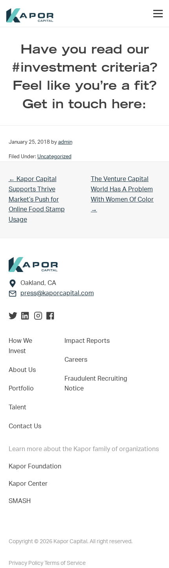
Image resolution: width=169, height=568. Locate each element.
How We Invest (20, 346)
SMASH (20, 501)
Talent (17, 407)
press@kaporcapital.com (57, 293)
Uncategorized (54, 156)
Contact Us (25, 426)
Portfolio (21, 388)
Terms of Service (65, 563)
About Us (22, 370)
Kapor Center (30, 484)
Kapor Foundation (36, 466)
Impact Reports (87, 341)
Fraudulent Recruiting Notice (95, 384)
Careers (75, 360)
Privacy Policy (26, 563)
